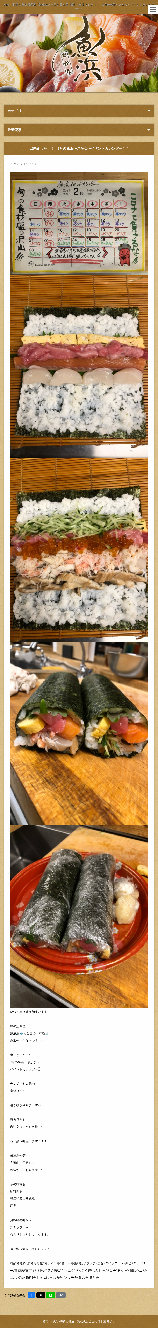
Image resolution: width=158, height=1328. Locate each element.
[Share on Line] (50, 1295)
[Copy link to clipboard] (61, 1295)
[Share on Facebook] (31, 1295)
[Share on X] (40, 1295)
